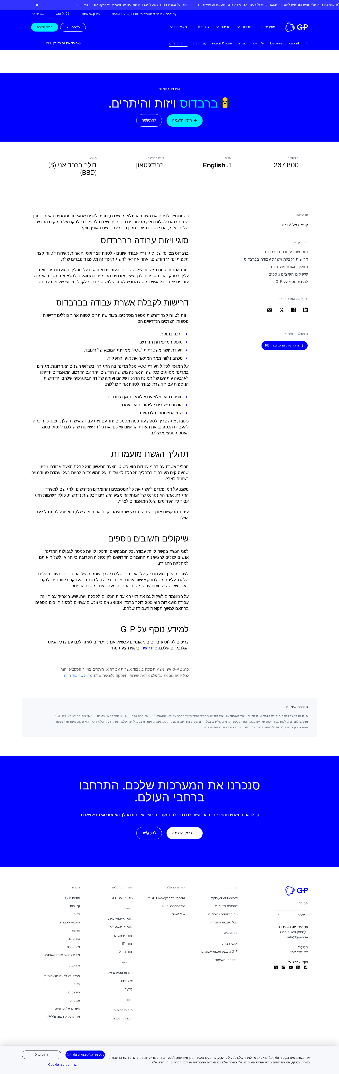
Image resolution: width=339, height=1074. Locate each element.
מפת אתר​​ (73, 947)
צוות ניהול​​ (126, 951)
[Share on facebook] (293, 310)
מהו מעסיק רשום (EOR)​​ (63, 1017)
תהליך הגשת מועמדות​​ (289, 267)
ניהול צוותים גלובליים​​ (223, 914)
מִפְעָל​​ (129, 989)
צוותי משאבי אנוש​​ (120, 919)
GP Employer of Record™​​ (166, 898)
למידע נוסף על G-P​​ (291, 281)
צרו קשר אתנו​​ (298, 952)
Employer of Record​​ (223, 898)
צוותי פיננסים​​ (123, 935)
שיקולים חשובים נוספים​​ (288, 274)
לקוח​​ (76, 914)
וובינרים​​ (74, 1000)
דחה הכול (41, 1055)
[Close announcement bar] (37, 5)
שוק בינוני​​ (126, 981)
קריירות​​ (75, 906)
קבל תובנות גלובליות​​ (223, 922)
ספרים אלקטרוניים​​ (67, 1008)
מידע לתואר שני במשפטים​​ (61, 955)
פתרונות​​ (247, 27)
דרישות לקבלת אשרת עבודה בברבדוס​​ (276, 259)
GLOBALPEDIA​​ (121, 898)
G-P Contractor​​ (173, 906)
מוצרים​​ (270, 27)
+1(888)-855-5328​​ (294, 932)
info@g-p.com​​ (297, 937)
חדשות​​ (75, 930)
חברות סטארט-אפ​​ (120, 973)
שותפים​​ (203, 27)
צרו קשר (149, 648)
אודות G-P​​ (72, 898)
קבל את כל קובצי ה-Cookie (85, 1055)
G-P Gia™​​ (177, 914)
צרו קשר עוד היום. (77, 675)
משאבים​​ (180, 27)
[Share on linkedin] (305, 310)
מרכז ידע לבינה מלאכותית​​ (62, 976)
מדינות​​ (225, 27)
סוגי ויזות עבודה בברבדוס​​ (286, 252)
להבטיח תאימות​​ (226, 906)
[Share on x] (281, 310)
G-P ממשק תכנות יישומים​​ (219, 951)
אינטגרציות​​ (230, 943)
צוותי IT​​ (127, 943)
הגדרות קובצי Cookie (63, 1064)
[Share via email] (269, 310)
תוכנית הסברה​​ (123, 1018)
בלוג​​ (77, 984)
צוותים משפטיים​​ (121, 927)
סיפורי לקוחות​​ (123, 1010)
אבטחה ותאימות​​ (226, 960)
